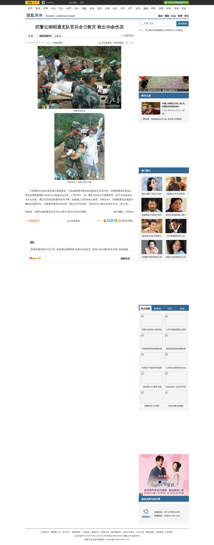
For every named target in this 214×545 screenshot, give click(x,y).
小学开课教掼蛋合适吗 (176, 329)
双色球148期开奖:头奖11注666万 (74, 249)
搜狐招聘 (76, 532)
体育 (68, 8)
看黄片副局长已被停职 (152, 329)
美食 (176, 8)
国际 (167, 16)
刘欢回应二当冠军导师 (176, 387)
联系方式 (105, 532)
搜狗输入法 (56, 532)
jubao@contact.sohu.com (118, 539)
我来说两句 (50, 36)
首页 (30, 8)
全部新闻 (159, 532)
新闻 (38, 8)
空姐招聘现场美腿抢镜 (152, 349)
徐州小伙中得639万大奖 (104, 249)
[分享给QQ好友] (108, 220)
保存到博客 (119, 43)
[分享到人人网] (112, 220)
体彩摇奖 (123, 249)
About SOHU (128, 532)
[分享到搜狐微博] (104, 220)
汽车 (122, 8)
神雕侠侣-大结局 (151, 406)
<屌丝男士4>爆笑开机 (152, 387)
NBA (76, 8)
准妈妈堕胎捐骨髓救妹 (176, 349)
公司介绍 (140, 532)
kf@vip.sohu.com (172, 516)
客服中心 (95, 532)
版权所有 (136, 536)
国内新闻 (50, 16)
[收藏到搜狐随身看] (115, 220)
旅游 (169, 8)
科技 (115, 8)
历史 (61, 8)
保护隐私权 (116, 532)
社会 (173, 16)
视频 (84, 8)
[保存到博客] (127, 221)
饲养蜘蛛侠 (159, 30)
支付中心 (66, 532)
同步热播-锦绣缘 (176, 406)
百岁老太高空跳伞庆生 (176, 368)
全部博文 (169, 532)
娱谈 (92, 8)
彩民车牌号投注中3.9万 (43, 249)
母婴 (161, 8)
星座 (184, 8)
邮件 (82, 3)
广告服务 (86, 532)
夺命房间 (168, 30)
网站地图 (150, 532)
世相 (107, 8)
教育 (153, 8)
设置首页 (45, 532)
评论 (186, 16)
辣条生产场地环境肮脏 (152, 368)
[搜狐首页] (32, 2)
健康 (145, 8)
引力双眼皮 (178, 30)
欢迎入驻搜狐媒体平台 (178, 2)
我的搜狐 (73, 3)
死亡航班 (149, 30)
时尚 (138, 8)
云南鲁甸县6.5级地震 (65, 16)
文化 (53, 8)
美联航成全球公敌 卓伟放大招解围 (166, 119)
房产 (130, 8)
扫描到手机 (129, 35)
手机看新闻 (106, 43)
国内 (160, 16)
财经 (99, 8)
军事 (45, 8)
